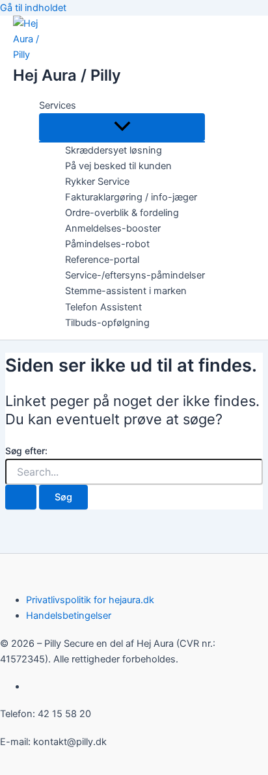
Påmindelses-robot (107, 244)
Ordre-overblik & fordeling (122, 213)
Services (57, 105)
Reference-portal (102, 259)
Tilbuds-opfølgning (107, 323)
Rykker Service (97, 181)
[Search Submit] (20, 497)
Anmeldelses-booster (113, 228)
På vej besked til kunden (118, 166)
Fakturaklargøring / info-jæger (131, 197)
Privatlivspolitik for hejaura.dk (90, 600)
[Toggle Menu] (122, 127)
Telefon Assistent (103, 307)
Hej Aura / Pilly (67, 75)
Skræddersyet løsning (113, 150)
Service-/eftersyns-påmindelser (135, 275)
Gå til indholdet (33, 8)
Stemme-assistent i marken (126, 291)
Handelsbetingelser (68, 615)
